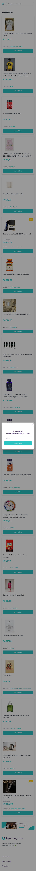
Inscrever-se (18, 443)
